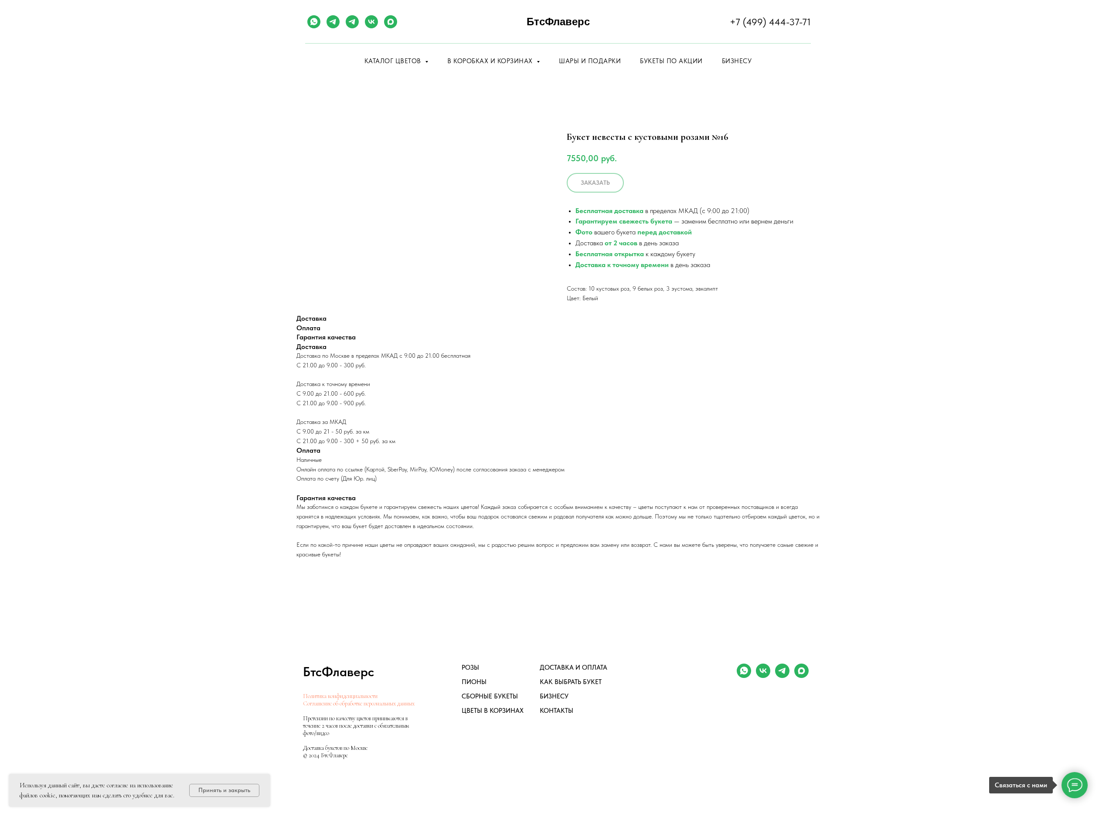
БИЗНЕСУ (554, 696)
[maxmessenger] (390, 21)
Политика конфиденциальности (340, 696)
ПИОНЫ (474, 682)
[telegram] (333, 21)
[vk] (371, 21)
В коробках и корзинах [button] (490, 61)
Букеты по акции (671, 61)
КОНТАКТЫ (556, 711)
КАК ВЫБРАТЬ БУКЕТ (571, 682)
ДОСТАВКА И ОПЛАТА (573, 667)
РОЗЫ (470, 667)
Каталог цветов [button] (393, 61)
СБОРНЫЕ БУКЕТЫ (490, 696)
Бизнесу (737, 61)
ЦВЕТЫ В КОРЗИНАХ (493, 711)
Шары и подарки (590, 61)
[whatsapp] (313, 21)
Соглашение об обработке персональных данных (359, 703)
